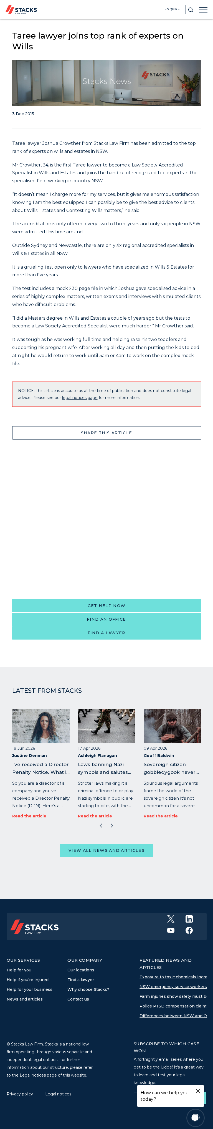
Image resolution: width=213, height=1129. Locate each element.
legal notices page (80, 397)
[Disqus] (106, 517)
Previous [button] (101, 826)
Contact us (78, 999)
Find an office (106, 619)
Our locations (80, 970)
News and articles (25, 999)
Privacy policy (20, 1094)
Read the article (29, 816)
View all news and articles (106, 850)
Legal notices (58, 1094)
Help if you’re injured (28, 979)
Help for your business (29, 989)
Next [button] (112, 826)
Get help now (107, 605)
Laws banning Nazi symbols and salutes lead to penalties (103, 772)
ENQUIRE (172, 9)
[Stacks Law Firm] (21, 9)
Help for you (19, 970)
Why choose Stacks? (88, 989)
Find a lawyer (107, 632)
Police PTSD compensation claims (174, 1006)
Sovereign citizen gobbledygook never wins (170, 772)
